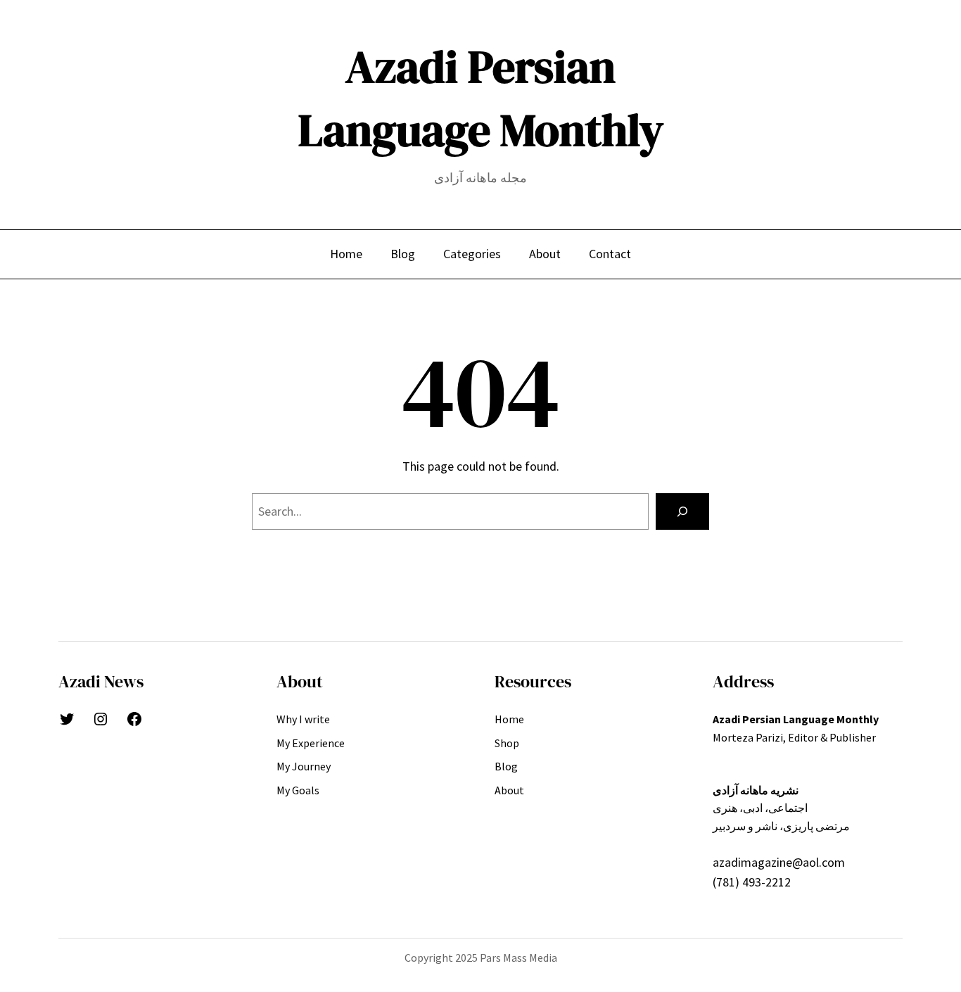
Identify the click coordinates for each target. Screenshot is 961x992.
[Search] (682, 511)
